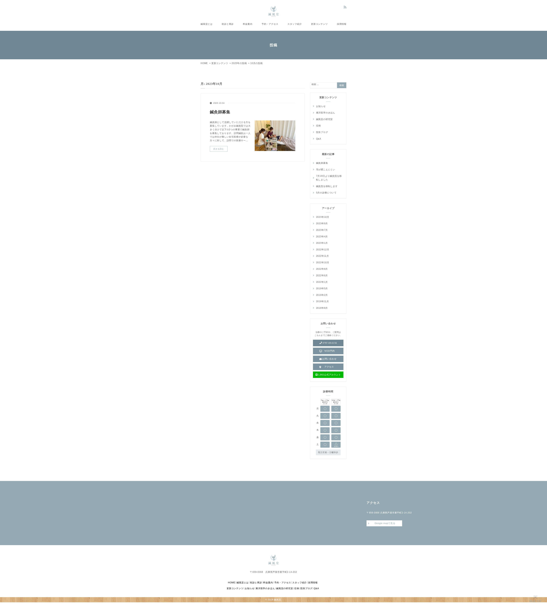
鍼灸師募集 (220, 112)
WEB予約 (329, 351)
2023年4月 (322, 236)
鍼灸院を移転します (327, 186)
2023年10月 (322, 217)
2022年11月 (322, 256)
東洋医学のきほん (325, 112)
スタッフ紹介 (294, 23)
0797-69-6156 (329, 343)
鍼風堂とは (207, 23)
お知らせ (321, 106)
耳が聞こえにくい (325, 169)
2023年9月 (322, 223)
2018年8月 (322, 308)
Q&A (318, 139)
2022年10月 (322, 262)
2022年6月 (322, 275)
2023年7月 (322, 230)
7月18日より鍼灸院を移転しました (329, 178)
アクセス (329, 367)
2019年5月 (322, 288)
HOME (231, 582)
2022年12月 (322, 249)
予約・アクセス (270, 23)
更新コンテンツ (319, 23)
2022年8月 (322, 269)
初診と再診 (228, 23)
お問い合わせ (329, 359)
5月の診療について (326, 192)
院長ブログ (322, 132)
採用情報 (341, 23)
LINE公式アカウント (329, 374)
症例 (318, 125)
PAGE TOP (535, 601)
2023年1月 (322, 243)
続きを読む (218, 149)
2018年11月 (322, 301)
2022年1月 (322, 282)
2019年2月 (322, 295)
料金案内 (247, 23)
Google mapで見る (385, 523)
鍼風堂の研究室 (324, 119)
